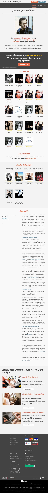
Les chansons (14, 440)
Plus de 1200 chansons (30, 377)
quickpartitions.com (31, 158)
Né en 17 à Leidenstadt (33, 277)
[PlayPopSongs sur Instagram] (6, 1)
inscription (34, 1)
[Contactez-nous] (11, 1)
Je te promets (29, 334)
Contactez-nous (14, 456)
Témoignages (26, 483)
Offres (32, 483)
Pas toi (23, 259)
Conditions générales (29, 456)
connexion (42, 1)
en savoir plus (28, 389)
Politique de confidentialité (30, 460)
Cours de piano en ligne (15, 464)
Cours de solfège (13, 466)
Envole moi (28, 257)
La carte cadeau (29, 450)
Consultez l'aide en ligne (16, 458)
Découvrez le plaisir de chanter (33, 413)
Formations (19, 483)
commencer (24, 64)
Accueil (8, 483)
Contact (40, 483)
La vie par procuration (35, 259)
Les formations (14, 442)
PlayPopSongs (9, 5)
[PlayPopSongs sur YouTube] (3, 1)
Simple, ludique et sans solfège (33, 394)
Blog (36, 483)
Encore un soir (30, 352)
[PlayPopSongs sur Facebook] (8, 1)
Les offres (13, 438)
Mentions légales (28, 458)
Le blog (13, 444)
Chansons (13, 483)
